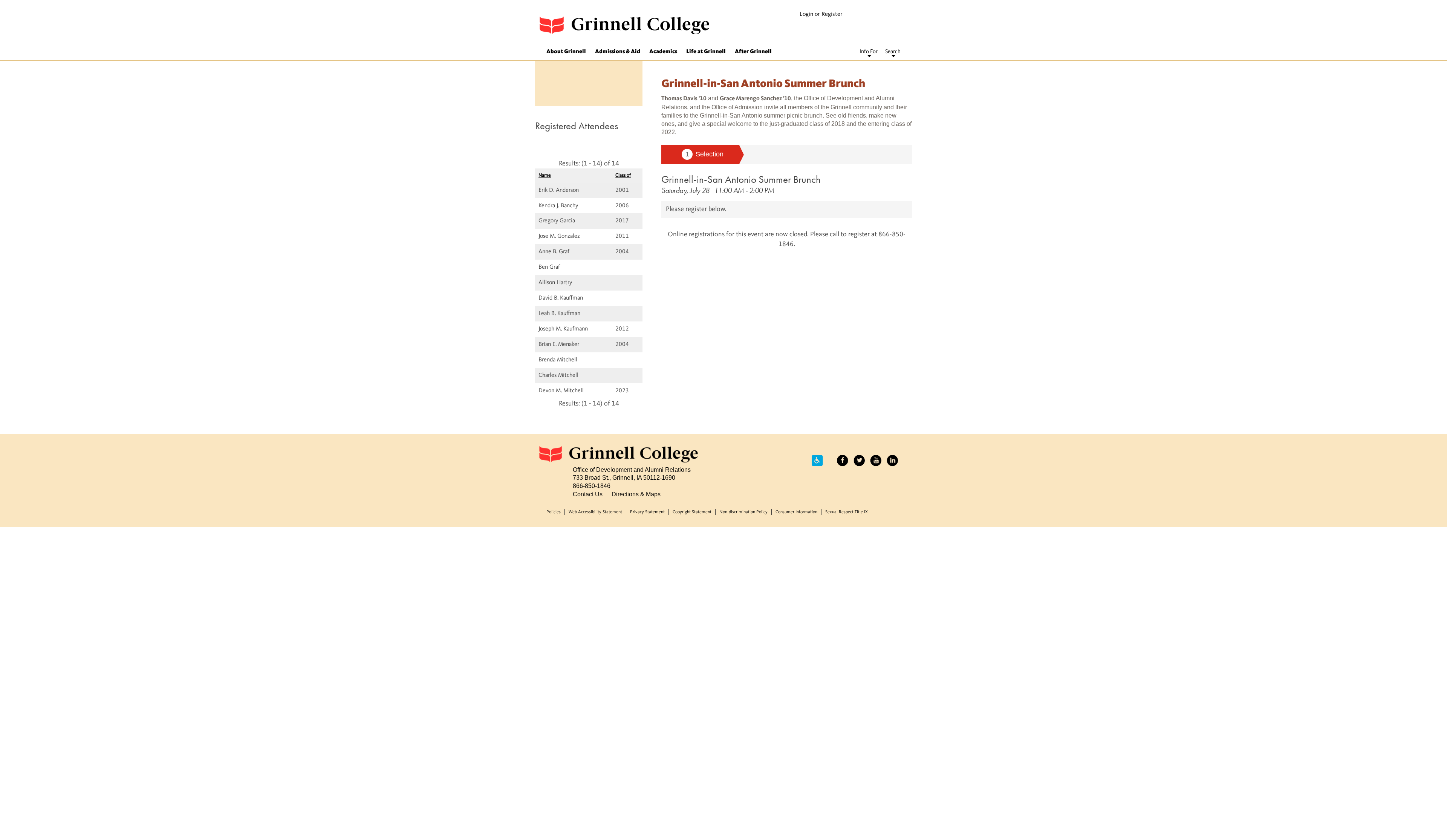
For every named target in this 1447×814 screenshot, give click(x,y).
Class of (623, 175)
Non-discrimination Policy (743, 512)
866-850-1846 (591, 485)
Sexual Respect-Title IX (846, 512)
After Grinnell (753, 52)
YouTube (875, 460)
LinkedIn (892, 460)
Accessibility (817, 460)
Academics (663, 52)
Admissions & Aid (617, 52)
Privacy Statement (647, 512)
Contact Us (588, 494)
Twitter (859, 460)
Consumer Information (796, 512)
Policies (553, 512)
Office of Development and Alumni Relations (632, 469)
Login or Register (821, 14)
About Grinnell (566, 52)
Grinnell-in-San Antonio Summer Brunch (741, 179)
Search (893, 52)
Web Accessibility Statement (595, 512)
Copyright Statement (692, 512)
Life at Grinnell (706, 52)
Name (544, 175)
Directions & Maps (636, 494)
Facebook (842, 460)
